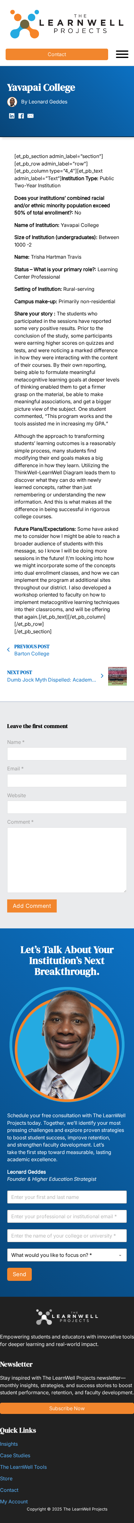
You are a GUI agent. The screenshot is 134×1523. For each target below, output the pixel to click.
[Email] (30, 116)
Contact (57, 54)
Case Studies (15, 1455)
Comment (20, 822)
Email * (15, 768)
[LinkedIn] (12, 116)
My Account (14, 1501)
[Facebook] (21, 116)
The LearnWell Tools (23, 1467)
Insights (9, 1444)
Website (16, 795)
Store (6, 1478)
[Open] (122, 54)
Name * (16, 742)
